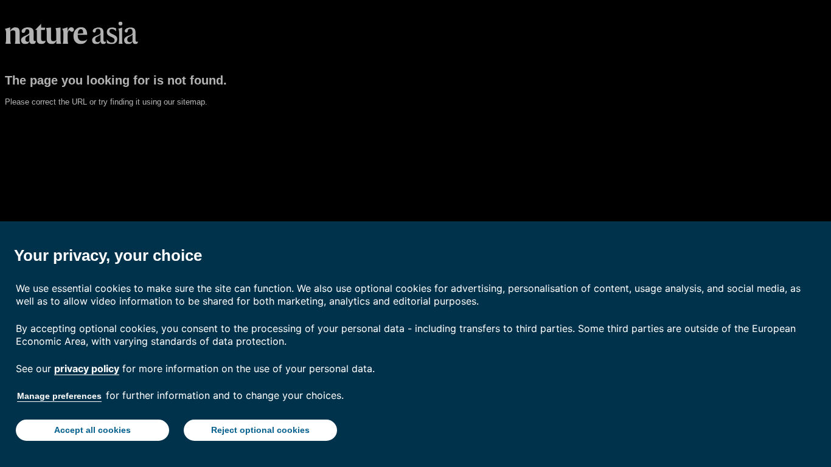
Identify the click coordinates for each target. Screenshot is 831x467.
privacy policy (86, 368)
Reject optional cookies (260, 430)
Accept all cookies (92, 430)
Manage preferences (59, 396)
